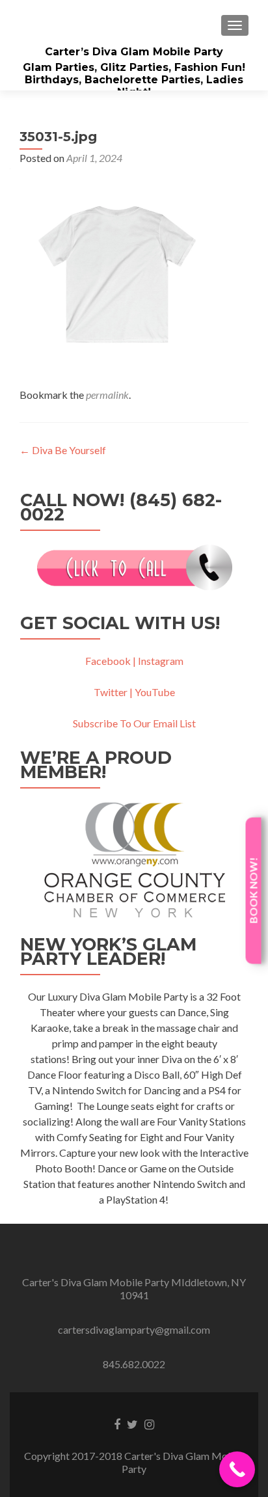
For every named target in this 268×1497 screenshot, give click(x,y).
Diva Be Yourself (63, 450)
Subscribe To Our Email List (134, 723)
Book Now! (253, 890)
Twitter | (114, 692)
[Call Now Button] (237, 1469)
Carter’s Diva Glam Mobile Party (134, 52)
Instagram (160, 660)
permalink (107, 394)
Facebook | (110, 660)
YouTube (155, 692)
